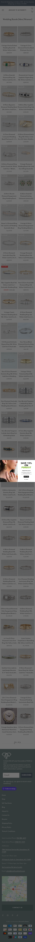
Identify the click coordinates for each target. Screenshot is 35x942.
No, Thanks (26, 479)
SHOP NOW (26, 476)
